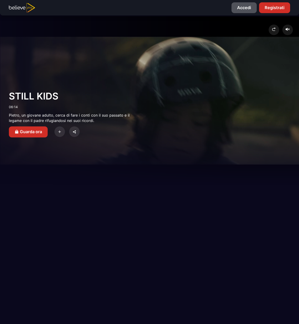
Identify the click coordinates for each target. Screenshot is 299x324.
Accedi (244, 7)
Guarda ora (30, 131)
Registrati (275, 7)
